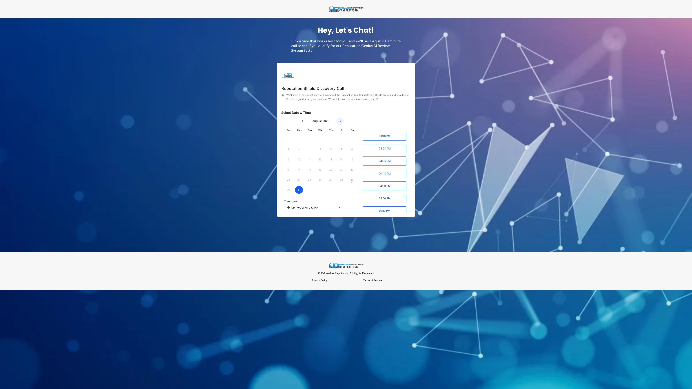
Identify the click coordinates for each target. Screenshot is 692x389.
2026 (326, 121)
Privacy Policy (319, 280)
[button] (346, 97)
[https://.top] (346, 9)
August (317, 121)
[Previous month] (302, 121)
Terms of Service (372, 280)
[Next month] (340, 121)
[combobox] (313, 207)
